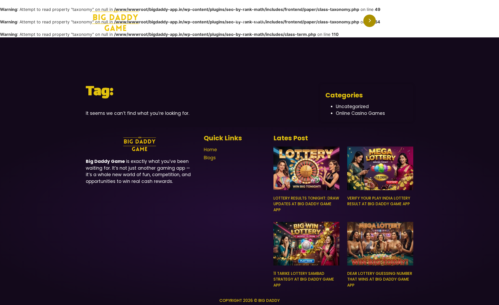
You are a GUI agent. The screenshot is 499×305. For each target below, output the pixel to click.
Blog (260, 20)
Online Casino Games (360, 113)
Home (239, 20)
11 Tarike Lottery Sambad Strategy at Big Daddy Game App (303, 279)
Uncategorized (352, 106)
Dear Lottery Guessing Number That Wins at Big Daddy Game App (379, 279)
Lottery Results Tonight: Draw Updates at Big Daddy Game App (306, 204)
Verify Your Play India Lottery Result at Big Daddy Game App (378, 201)
